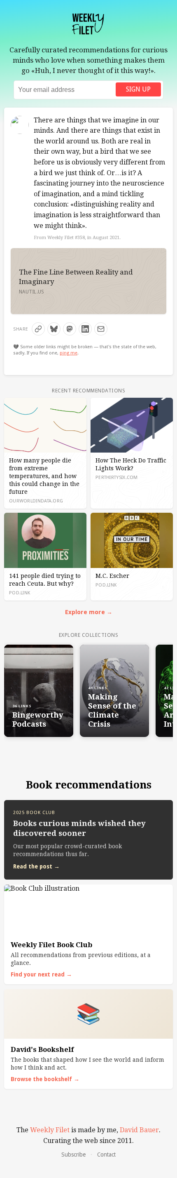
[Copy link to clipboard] (38, 329)
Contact (106, 1154)
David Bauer (139, 1130)
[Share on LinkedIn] (85, 329)
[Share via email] (100, 329)
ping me (68, 353)
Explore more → (88, 612)
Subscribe (73, 1154)
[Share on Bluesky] (54, 329)
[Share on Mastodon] (69, 329)
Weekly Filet (50, 1130)
